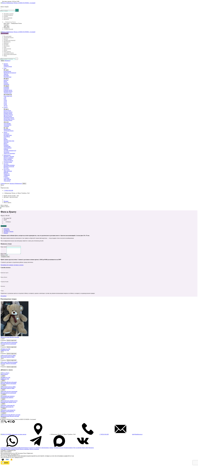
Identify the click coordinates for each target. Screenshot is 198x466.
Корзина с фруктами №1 (7, 406)
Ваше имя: (3, 246)
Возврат (6, 233)
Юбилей (6, 172)
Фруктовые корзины (9, 165)
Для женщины (7, 124)
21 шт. (5, 101)
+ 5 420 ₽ (3, 417)
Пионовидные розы (9, 140)
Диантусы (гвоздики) (9, 153)
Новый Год (7, 173)
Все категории (7, 36)
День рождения (8, 171)
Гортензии (6, 133)
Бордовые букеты (8, 114)
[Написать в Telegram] (4, 5)
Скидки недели (8, 66)
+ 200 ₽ (3, 399)
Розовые (6, 82)
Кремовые (6, 84)
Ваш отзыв (3, 253)
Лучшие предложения (9, 40)
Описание (6, 228)
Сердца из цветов (8, 160)
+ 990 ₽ (3, 380)
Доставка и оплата (8, 13)
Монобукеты (7, 41)
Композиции (7, 155)
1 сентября (6, 178)
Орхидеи (6, 142)
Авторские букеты (8, 37)
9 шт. (5, 98)
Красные (6, 80)
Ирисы (5, 143)
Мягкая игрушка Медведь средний (10, 337)
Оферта (9, 447)
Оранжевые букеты (9, 117)
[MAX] (59, 446)
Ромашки (6, 145)
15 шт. (5, 100)
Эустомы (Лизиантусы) (10, 150)
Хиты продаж (7, 48)
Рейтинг (3, 255)
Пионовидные (7, 77)
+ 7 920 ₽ (3, 385)
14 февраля (7, 175)
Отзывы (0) (7, 230)
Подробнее (3, 296)
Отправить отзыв (5, 256)
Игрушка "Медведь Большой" (8, 363)
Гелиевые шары (8, 162)
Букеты (6, 107)
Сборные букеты (15, 449)
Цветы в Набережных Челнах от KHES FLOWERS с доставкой (19, 419)
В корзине (6, 88)
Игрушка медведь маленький (8, 343)
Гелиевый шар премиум (7, 397)
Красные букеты (8, 112)
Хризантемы (7, 146)
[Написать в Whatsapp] (11, 422)
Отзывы (6, 16)
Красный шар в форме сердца (8, 402)
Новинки (6, 43)
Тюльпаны (6, 152)
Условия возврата (8, 15)
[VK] (82, 446)
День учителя (7, 179)
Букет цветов (7, 51)
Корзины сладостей (9, 166)
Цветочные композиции (10, 54)
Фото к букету (4, 374)
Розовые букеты (8, 113)
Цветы (5, 50)
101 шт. (6, 105)
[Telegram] (35, 446)
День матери (7, 180)
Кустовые (6, 75)
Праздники (7, 46)
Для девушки (7, 123)
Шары (5, 55)
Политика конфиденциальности (20, 447)
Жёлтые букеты (8, 116)
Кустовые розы (8, 135)
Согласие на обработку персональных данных (41, 447)
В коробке (6, 87)
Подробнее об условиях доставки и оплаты (12, 265)
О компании (4, 447)
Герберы (6, 149)
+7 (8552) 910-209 (8, 29)
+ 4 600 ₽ (3, 408)
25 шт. (5, 103)
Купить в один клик (11, 340)
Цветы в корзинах (34, 449)
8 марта (6, 176)
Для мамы (6, 126)
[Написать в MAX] (6, 5)
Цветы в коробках (8, 157)
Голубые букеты (8, 120)
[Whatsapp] (12, 446)
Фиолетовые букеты (9, 119)
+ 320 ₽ (3, 376)
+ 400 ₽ (3, 403)
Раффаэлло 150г (5, 350)
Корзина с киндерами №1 (7, 411)
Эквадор (6, 74)
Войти (2, 60)
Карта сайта (85, 447)
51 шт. (5, 104)
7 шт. (5, 97)
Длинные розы (8, 93)
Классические (7, 71)
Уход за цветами (8, 17)
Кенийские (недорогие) (10, 72)
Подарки (6, 44)
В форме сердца (8, 90)
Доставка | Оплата (8, 231)
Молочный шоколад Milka (7, 357)
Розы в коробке (8, 159)
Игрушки (6, 168)
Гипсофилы (7, 136)
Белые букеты (7, 110)
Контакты (6, 19)
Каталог (6, 39)
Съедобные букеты (9, 53)
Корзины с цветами (9, 156)
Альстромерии (7, 147)
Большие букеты (8, 91)
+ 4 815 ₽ (3, 413)
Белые (5, 81)
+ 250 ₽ (3, 389)
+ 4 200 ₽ (3, 394)
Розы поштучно (8, 96)
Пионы (6, 139)
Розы (5, 47)
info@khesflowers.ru (137, 434)
